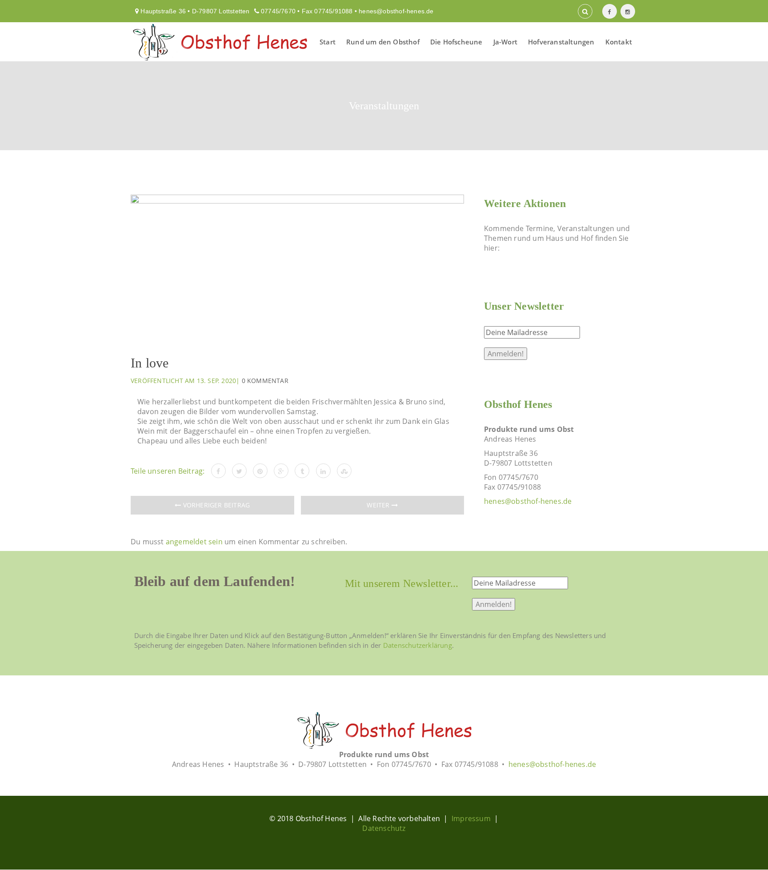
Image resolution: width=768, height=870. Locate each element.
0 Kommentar (265, 380)
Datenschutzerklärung (417, 645)
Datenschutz (383, 828)
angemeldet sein (194, 542)
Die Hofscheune (456, 41)
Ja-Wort (505, 41)
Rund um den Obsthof (383, 41)
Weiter (379, 505)
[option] (297, 268)
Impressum (471, 818)
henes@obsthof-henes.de (396, 11)
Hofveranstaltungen (561, 41)
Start (328, 41)
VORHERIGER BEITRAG (215, 505)
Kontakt (618, 41)
